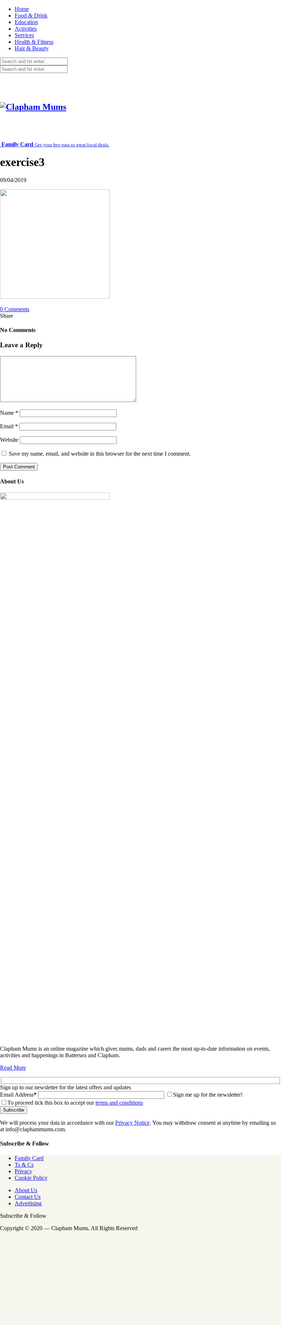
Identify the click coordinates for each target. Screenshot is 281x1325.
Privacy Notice (132, 1123)
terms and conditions (119, 1103)
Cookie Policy (31, 1178)
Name (9, 413)
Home (22, 9)
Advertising (28, 1203)
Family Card (29, 1158)
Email (9, 426)
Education (26, 22)
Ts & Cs (24, 1165)
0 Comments (14, 309)
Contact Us (28, 1197)
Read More (13, 1068)
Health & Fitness (34, 42)
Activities (26, 29)
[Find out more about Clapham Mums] (55, 498)
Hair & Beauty (32, 48)
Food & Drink (31, 15)
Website (9, 440)
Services (24, 35)
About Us (26, 1190)
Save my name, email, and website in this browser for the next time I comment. (100, 454)
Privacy (23, 1171)
